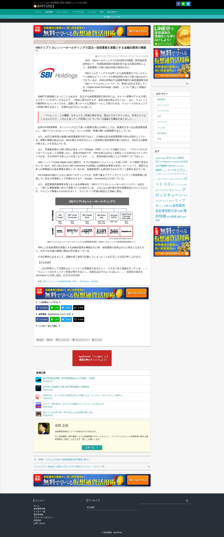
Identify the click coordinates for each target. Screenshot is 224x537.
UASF (182, 166)
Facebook (176, 162)
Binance (158, 158)
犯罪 (168, 217)
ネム (172, 179)
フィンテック (63, 340)
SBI (50, 340)
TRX (177, 166)
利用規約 (37, 520)
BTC (169, 157)
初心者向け (112, 12)
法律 (180, 211)
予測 (170, 206)
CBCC (174, 158)
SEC (174, 166)
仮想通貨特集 (39, 509)
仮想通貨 (49, 12)
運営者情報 (38, 514)
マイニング (162, 122)
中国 (166, 206)
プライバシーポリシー (43, 517)
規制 (179, 216)
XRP (158, 170)
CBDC (180, 157)
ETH (161, 162)
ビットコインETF (181, 184)
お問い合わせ (39, 523)
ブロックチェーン (81, 340)
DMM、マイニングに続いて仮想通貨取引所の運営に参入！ (64, 459)
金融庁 (184, 217)
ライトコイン (168, 201)
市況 (102, 12)
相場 (173, 216)
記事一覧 (92, 447)
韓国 (157, 220)
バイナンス (178, 179)
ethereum (167, 162)
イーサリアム (78, 12)
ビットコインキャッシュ (168, 190)
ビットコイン (63, 12)
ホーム (38, 12)
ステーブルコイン (164, 179)
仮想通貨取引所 (166, 210)
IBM (181, 162)
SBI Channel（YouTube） (89, 281)
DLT (157, 161)
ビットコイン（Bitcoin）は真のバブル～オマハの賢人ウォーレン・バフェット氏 (69, 466)
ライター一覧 (39, 511)
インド (164, 170)
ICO (159, 116)
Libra (157, 166)
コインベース (171, 174)
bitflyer (164, 158)
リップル (92, 12)
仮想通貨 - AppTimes (113, 532)
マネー (49, 42)
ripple (40, 340)
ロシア (161, 206)
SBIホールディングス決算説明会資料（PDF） (60, 281)
